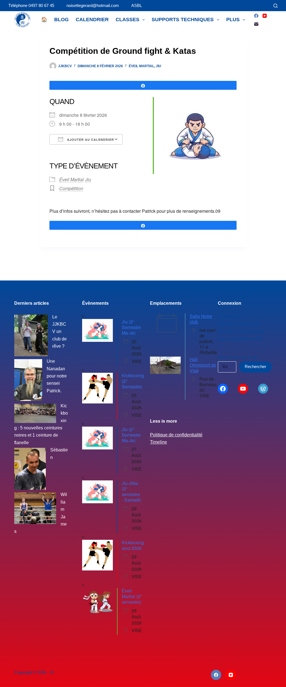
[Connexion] (266, 6)
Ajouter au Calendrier (90, 139)
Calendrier (92, 19)
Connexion (229, 317)
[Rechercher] (275, 6)
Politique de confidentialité (176, 434)
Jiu (158, 66)
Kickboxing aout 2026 (133, 545)
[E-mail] (256, 24)
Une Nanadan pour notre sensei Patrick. (57, 376)
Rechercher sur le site (238, 357)
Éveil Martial (141, 66)
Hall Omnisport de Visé (203, 365)
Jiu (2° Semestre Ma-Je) (131, 327)
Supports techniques (183, 19)
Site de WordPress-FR (240, 339)
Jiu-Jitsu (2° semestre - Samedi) (131, 491)
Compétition (71, 188)
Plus (233, 19)
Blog (61, 19)
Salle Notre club (201, 319)
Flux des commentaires (241, 331)
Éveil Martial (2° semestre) (132, 596)
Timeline (158, 442)
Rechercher (255, 366)
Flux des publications (239, 324)
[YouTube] (265, 16)
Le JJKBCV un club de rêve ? (59, 332)
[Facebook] (256, 16)
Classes (127, 19)
